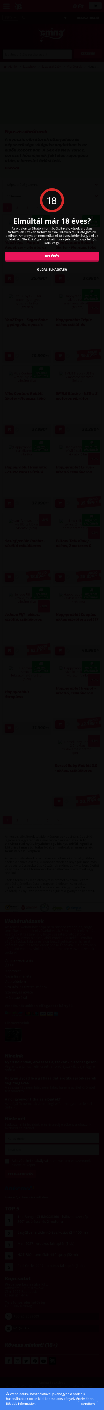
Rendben (88, 1404)
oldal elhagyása (52, 269)
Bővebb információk (21, 1403)
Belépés (52, 256)
